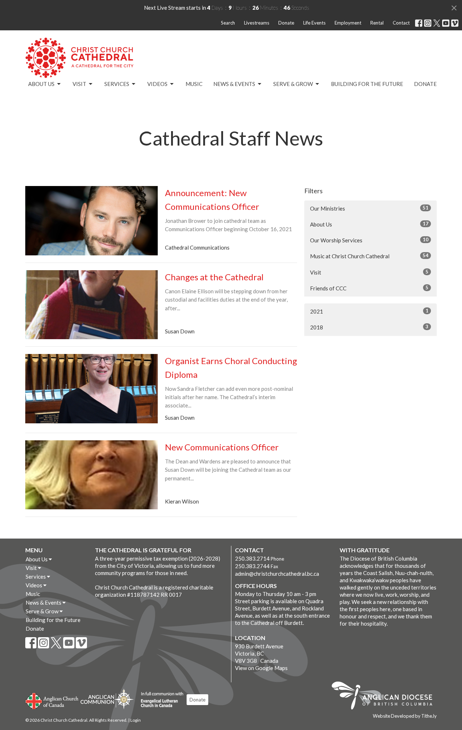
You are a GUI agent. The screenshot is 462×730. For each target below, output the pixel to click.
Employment (348, 23)
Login (135, 720)
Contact (401, 23)
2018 (369, 327)
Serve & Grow (293, 84)
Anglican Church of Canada (52, 700)
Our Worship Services (369, 240)
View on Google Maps (261, 668)
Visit (79, 84)
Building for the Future (367, 84)
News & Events (234, 84)
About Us (41, 84)
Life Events (314, 23)
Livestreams (256, 23)
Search (228, 23)
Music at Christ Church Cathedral (369, 255)
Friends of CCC (369, 288)
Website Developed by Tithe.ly (405, 716)
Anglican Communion (107, 698)
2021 (369, 311)
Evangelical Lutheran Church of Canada (159, 700)
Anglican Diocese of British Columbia (385, 697)
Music (194, 84)
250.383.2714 (252, 558)
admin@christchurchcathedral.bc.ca (277, 573)
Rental (377, 23)
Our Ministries (369, 208)
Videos (157, 84)
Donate (286, 23)
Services (116, 84)
